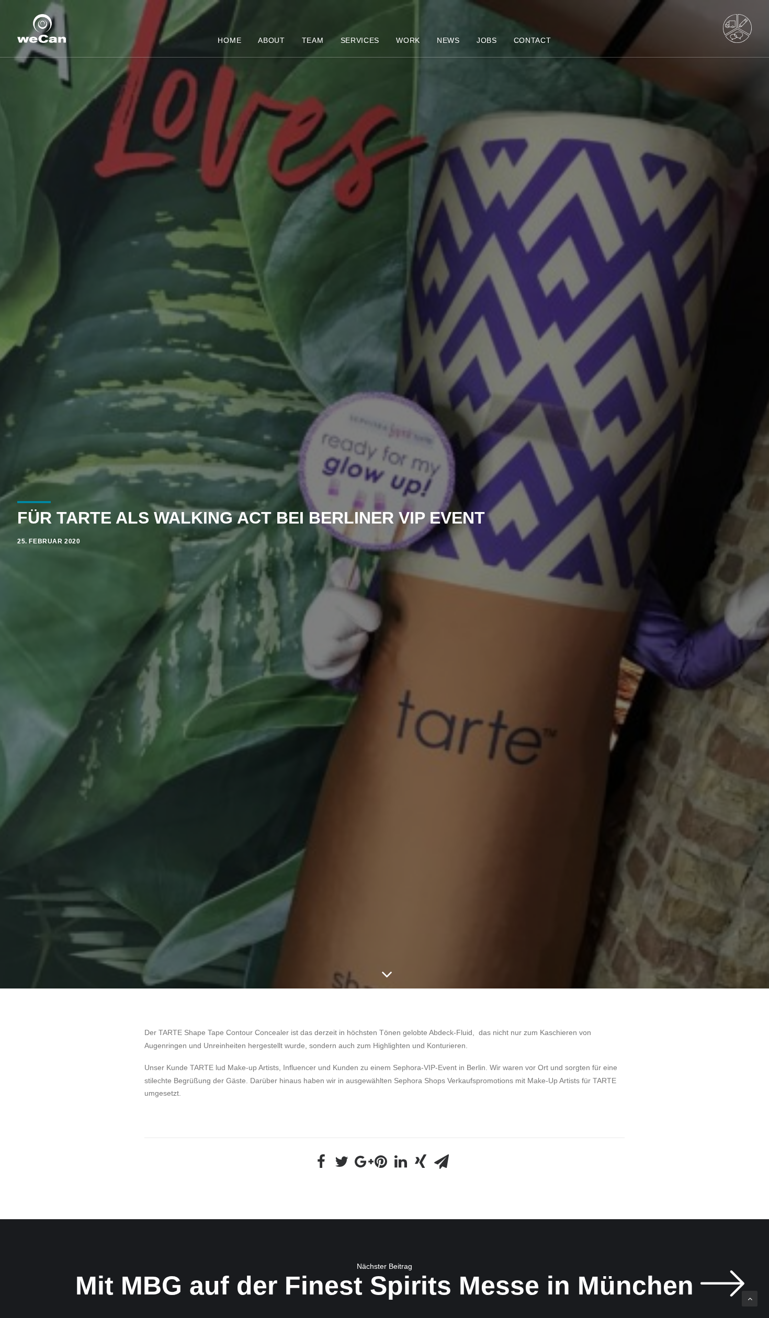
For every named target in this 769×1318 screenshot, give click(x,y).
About (271, 40)
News (448, 40)
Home (229, 40)
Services (360, 40)
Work (408, 40)
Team (313, 40)
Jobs (487, 40)
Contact (532, 40)
